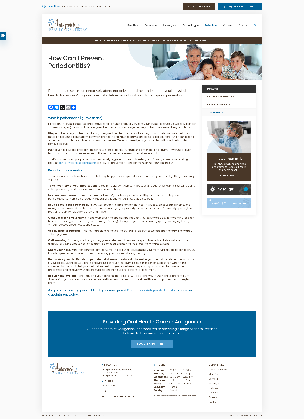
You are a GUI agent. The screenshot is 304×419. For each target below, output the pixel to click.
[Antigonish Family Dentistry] (67, 30)
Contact (243, 25)
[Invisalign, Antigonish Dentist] (229, 189)
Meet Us (131, 25)
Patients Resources (220, 96)
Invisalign (168, 25)
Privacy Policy (48, 415)
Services (149, 25)
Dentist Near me (218, 369)
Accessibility (63, 415)
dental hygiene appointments (77, 162)
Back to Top (99, 415)
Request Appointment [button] (241, 6)
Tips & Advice (216, 112)
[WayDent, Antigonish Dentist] (229, 203)
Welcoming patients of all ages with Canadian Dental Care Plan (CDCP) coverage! (151, 40)
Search (76, 415)
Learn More (228, 175)
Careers (227, 25)
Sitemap (87, 415)
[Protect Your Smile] (229, 137)
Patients (209, 25)
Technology (189, 25)
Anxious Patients (219, 104)
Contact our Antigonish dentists (151, 290)
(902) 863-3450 (110, 385)
